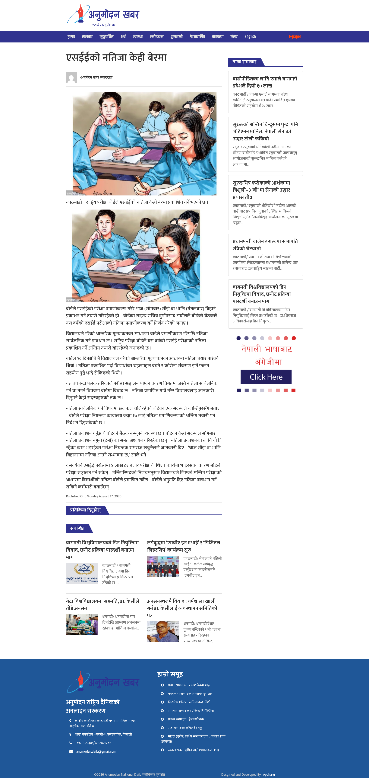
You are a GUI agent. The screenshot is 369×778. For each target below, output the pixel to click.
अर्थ (123, 37)
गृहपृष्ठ (71, 37)
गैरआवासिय (197, 37)
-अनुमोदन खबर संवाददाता (96, 77)
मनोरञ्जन (157, 37)
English (250, 37)
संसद (234, 37)
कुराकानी (177, 37)
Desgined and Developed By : (248, 775)
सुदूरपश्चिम (106, 37)
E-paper (295, 37)
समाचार (87, 37)
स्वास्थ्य (138, 37)
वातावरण (217, 37)
